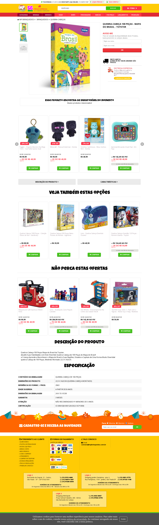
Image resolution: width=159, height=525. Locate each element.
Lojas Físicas (97, 2)
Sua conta (113, 2)
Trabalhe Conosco (26, 466)
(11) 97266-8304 (67, 482)
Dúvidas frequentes (27, 461)
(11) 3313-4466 (67, 477)
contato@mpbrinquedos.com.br (93, 445)
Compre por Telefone (27, 458)
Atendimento (24, 456)
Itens (132, 8)
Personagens (86, 15)
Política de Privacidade (28, 444)
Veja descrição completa (23, 48)
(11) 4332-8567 (95, 496)
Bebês (73, 15)
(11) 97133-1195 (125, 479)
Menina (112, 423)
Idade (61, 15)
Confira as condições (123, 78)
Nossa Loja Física (25, 447)
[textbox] (82, 8)
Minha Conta (24, 449)
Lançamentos (123, 15)
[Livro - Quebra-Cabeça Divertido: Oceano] (94, 217)
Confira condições (36, 11)
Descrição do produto (46, 182)
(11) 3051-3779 (124, 477)
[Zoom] (23, 27)
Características (109, 182)
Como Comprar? (25, 454)
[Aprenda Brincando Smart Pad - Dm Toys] (124, 131)
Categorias (23, 15)
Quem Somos (24, 442)
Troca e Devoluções (27, 463)
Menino (121, 423)
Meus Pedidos (24, 451)
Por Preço (110, 15)
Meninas (36, 15)
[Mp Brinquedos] (22, 8)
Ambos (130, 423)
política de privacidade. (77, 519)
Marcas (98, 15)
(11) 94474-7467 (83, 2)
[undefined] (64, 58)
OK (137, 427)
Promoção (135, 15)
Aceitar (123, 519)
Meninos (48, 15)
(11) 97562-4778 (96, 498)
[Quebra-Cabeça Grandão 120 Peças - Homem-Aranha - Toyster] (124, 217)
